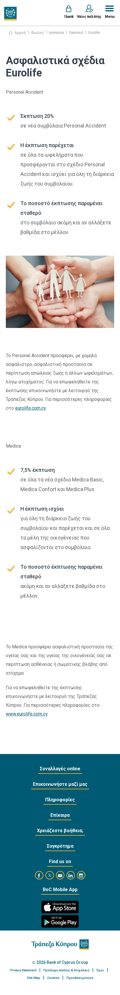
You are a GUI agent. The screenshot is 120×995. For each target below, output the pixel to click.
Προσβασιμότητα (79, 978)
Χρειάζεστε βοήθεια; (60, 830)
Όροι (100, 970)
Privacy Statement (23, 970)
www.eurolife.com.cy (27, 714)
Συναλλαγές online (60, 768)
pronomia (56, 33)
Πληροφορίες (60, 799)
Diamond (76, 33)
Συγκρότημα (60, 846)
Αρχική (20, 33)
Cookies (53, 978)
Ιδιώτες (37, 33)
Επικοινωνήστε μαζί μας (60, 784)
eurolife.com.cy (30, 408)
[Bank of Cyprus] (10, 13)
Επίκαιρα (60, 815)
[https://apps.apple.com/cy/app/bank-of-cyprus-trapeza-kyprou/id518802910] (60, 907)
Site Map (33, 978)
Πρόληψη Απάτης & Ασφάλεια (66, 970)
